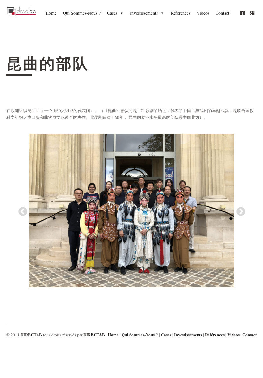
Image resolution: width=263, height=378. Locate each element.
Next (239, 210)
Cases (112, 13)
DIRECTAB (31, 335)
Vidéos (203, 13)
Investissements (144, 13)
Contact (222, 13)
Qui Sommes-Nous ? (82, 13)
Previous (21, 210)
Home (51, 13)
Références (180, 13)
